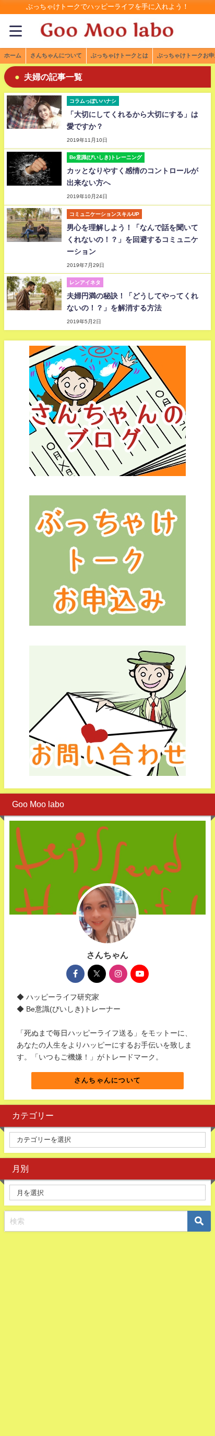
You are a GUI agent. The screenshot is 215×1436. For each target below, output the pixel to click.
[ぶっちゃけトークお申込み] (107, 560)
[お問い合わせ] (107, 711)
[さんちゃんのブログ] (107, 411)
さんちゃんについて (107, 1080)
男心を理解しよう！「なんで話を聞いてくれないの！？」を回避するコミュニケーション (132, 239)
